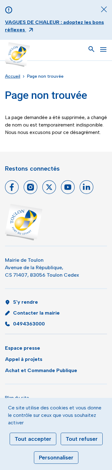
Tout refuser (82, 438)
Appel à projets (23, 359)
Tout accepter (33, 438)
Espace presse (22, 348)
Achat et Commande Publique (41, 370)
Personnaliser (56, 457)
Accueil (12, 76)
